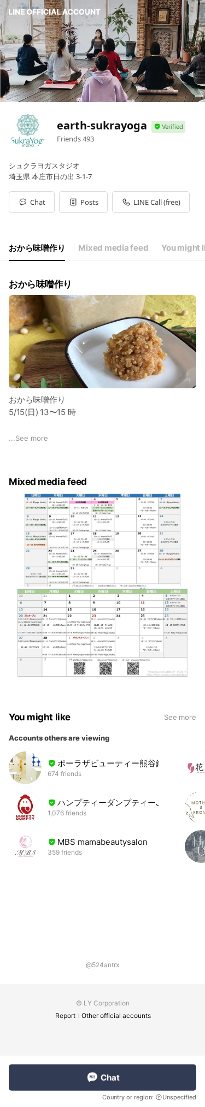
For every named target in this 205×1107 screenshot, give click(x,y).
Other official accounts (116, 1015)
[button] (83, 202)
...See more (28, 438)
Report (65, 1015)
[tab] (37, 248)
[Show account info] (168, 127)
